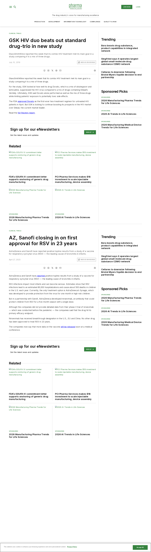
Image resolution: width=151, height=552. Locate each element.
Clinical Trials (15, 33)
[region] (75, 547)
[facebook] (44, 70)
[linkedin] (48, 70)
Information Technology (75, 22)
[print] (95, 70)
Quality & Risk (110, 22)
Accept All (140, 547)
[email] (60, 70)
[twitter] (52, 70)
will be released (68, 327)
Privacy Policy (72, 547)
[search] (14, 7)
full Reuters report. (26, 113)
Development (54, 22)
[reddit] (56, 70)
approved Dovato (26, 101)
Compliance (95, 22)
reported (40, 276)
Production (39, 22)
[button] (10, 7)
